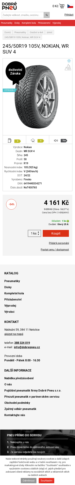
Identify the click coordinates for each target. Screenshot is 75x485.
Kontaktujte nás (14, 415)
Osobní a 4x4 (36, 32)
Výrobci (9, 311)
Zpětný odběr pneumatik (20, 409)
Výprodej (56, 23)
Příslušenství (44, 23)
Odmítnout (29, 480)
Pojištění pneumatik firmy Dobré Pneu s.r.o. (32, 390)
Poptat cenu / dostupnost (55, 249)
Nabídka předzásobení (18, 378)
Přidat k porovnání (59, 243)
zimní (49, 32)
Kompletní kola (14, 293)
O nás (8, 384)
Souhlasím (46, 480)
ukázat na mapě (13, 334)
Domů (8, 32)
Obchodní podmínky (17, 402)
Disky (8, 287)
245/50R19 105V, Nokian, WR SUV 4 (22, 37)
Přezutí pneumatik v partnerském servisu (31, 396)
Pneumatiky (20, 32)
